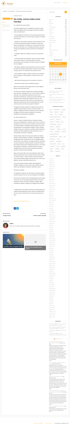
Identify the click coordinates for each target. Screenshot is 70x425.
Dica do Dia (57, 29)
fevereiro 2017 (52, 162)
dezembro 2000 (52, 288)
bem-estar (56, 112)
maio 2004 (51, 252)
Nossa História (57, 2)
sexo (63, 143)
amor (51, 109)
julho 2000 (51, 297)
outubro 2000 (51, 292)
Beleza (57, 21)
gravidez (59, 124)
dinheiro (63, 116)
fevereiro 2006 (52, 212)
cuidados (60, 114)
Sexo (57, 48)
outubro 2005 (51, 219)
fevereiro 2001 (52, 284)
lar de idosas (51, 323)
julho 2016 (51, 170)
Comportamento (11, 11)
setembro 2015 (52, 189)
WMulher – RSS (58, 338)
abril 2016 (51, 176)
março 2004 (51, 256)
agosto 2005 (51, 223)
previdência (52, 141)
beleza (51, 112)
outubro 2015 (51, 187)
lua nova (64, 129)
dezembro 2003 (52, 261)
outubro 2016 (51, 164)
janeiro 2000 (51, 309)
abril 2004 (51, 254)
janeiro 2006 (51, 214)
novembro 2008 (52, 200)
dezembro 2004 (52, 238)
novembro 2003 (52, 263)
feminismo (58, 119)
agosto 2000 (51, 296)
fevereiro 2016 (52, 179)
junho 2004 (51, 250)
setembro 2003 (52, 267)
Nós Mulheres (57, 36)
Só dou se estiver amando (39, 215)
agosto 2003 (51, 269)
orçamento (64, 131)
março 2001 (51, 282)
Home (6, 11)
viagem (62, 148)
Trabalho (57, 51)
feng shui (57, 121)
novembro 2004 (52, 240)
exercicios (52, 119)
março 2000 (51, 305)
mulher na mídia (7, 24)
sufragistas (63, 146)
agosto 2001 (51, 276)
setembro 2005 (52, 221)
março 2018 (51, 158)
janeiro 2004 (51, 259)
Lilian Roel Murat (52, 330)
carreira (51, 114)
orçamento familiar (53, 136)
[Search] (66, 12)
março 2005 (51, 233)
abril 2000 (51, 303)
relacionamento (53, 143)
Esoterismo (57, 32)
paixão (60, 136)
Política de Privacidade (38, 423)
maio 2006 (51, 206)
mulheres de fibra (5, 26)
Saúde (57, 44)
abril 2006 (51, 208)
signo (58, 146)
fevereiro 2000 (52, 307)
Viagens (57, 55)
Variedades (57, 53)
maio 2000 (51, 301)
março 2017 (51, 160)
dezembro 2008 (52, 198)
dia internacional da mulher (55, 116)
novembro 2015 (52, 185)
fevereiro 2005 (52, 235)
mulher (51, 131)
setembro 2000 (52, 294)
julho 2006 (51, 202)
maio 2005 (51, 229)
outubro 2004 (51, 242)
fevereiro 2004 (52, 257)
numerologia (57, 131)
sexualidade (52, 146)
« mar (50, 84)
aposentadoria (56, 109)
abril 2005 (51, 231)
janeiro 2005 (51, 236)
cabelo (61, 112)
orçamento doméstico (54, 134)
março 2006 (51, 210)
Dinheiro (57, 30)
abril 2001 (51, 280)
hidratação (58, 126)
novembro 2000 (52, 290)
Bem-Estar (57, 23)
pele (64, 136)
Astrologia (57, 19)
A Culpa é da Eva (7, 215)
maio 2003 (51, 271)
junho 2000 (51, 299)
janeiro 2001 (51, 286)
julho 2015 (51, 193)
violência (51, 151)
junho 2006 (51, 204)
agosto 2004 (51, 246)
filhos (62, 121)
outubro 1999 (51, 315)
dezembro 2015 (52, 183)
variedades (57, 148)
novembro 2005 (52, 217)
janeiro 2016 (51, 181)
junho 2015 (51, 195)
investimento (52, 129)
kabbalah (58, 129)
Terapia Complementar (57, 49)
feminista (52, 121)
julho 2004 (51, 248)
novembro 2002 (52, 275)
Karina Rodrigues (52, 333)
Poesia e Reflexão (57, 40)
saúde (59, 143)
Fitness (57, 34)
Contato (66, 2)
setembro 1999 (52, 316)
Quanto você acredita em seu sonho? (56, 102)
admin (4, 22)
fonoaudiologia (53, 124)
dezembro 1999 (52, 311)
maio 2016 (51, 174)
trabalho (51, 148)
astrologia (63, 109)
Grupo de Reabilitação (53, 327)
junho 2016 (51, 172)
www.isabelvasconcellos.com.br (22, 201)
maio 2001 (51, 278)
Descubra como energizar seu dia (55, 97)
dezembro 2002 (52, 273)
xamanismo (57, 151)
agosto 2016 (51, 168)
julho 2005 (51, 225)
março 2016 (51, 177)
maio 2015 (51, 196)
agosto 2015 (51, 191)
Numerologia (57, 38)
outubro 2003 (51, 265)
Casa (57, 25)
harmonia (52, 126)
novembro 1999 (52, 313)
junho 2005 (51, 227)
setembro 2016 (52, 166)
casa (56, 114)
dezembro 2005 (52, 216)
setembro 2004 (52, 244)
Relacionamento (57, 42)
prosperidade (58, 141)
